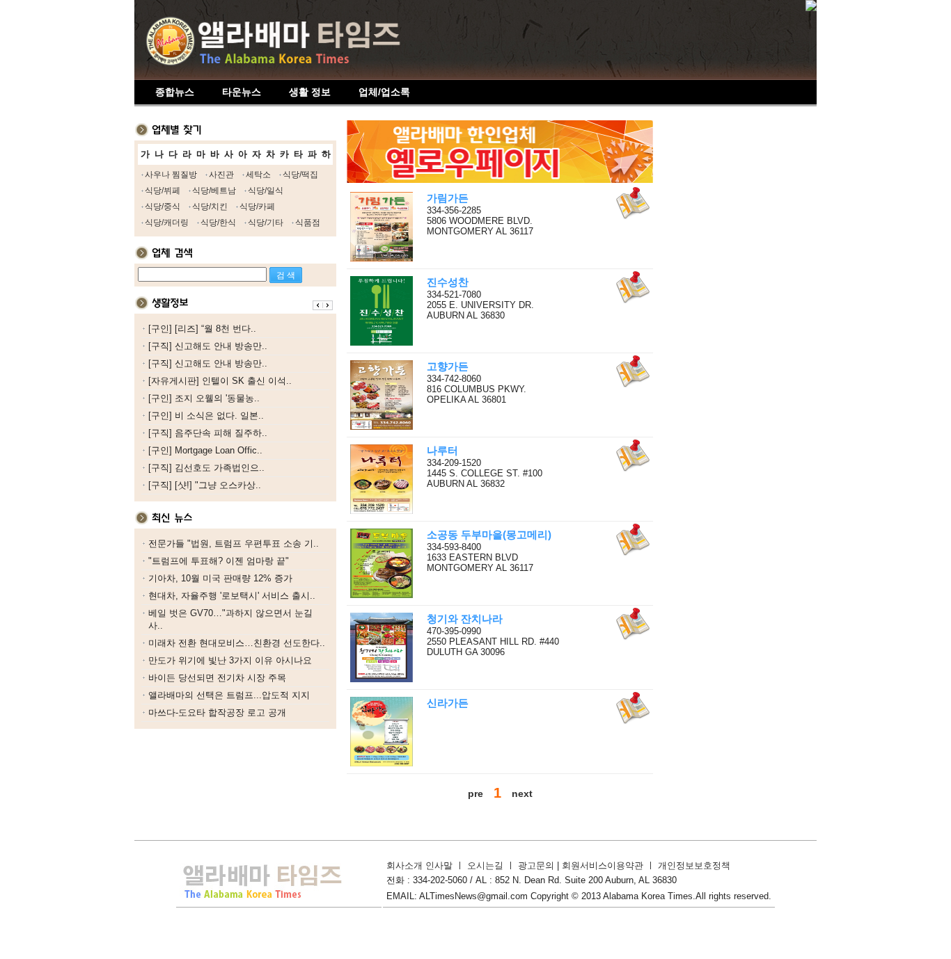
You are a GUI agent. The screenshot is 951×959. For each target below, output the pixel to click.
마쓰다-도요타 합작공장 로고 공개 (217, 712)
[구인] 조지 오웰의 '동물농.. (204, 398)
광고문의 (537, 865)
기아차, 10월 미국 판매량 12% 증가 (220, 578)
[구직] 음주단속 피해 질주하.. (207, 433)
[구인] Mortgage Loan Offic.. (205, 450)
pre (475, 793)
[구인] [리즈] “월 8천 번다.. (202, 328)
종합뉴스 (174, 91)
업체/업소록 (384, 91)
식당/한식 (218, 222)
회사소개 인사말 (419, 865)
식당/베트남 (214, 190)
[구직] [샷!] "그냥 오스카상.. (204, 485)
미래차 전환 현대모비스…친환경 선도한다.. (236, 643)
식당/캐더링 (167, 222)
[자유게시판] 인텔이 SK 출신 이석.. (220, 381)
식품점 (307, 222)
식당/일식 (265, 190)
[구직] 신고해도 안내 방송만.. (207, 346)
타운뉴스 (241, 91)
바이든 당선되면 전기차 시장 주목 (217, 677)
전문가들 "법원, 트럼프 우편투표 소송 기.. (233, 543)
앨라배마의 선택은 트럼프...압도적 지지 (229, 695)
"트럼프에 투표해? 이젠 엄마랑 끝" (218, 561)
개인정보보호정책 (694, 865)
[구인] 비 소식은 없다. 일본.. (206, 415)
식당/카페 (257, 206)
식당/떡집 (300, 174)
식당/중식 (162, 206)
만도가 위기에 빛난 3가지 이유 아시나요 (230, 660)
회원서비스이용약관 (602, 865)
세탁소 (258, 174)
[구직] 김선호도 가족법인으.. (206, 467)
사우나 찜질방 (171, 174)
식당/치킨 (210, 206)
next (522, 793)
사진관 (221, 174)
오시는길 (485, 865)
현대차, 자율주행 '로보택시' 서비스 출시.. (231, 595)
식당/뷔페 (162, 190)
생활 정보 (310, 91)
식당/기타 (265, 222)
